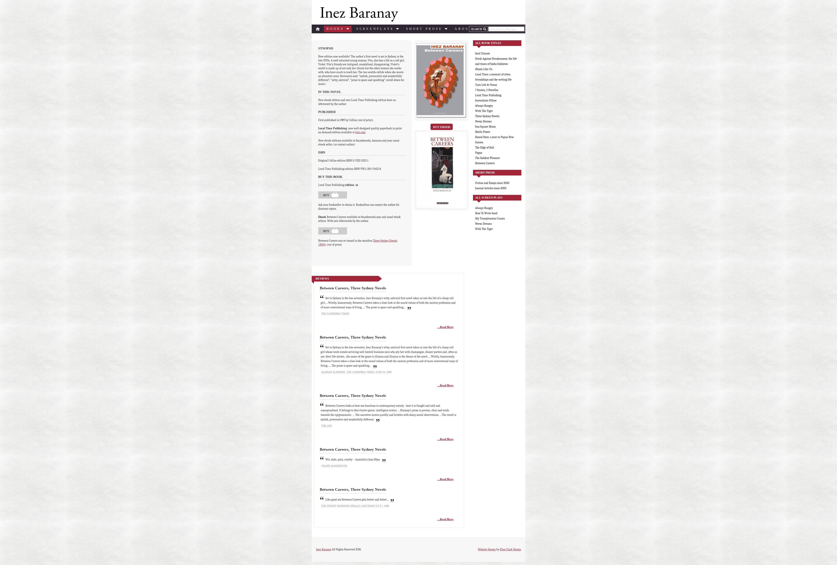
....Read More (445, 327)
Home (318, 29)
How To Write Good (486, 213)
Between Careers (485, 163)
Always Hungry (484, 105)
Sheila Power (482, 131)
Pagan (478, 152)
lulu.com (360, 132)
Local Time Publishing (488, 95)
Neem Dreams (483, 121)
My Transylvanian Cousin (490, 218)
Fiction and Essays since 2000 (492, 183)
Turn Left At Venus (486, 84)
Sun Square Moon (485, 126)
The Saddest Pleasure (487, 158)
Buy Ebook (441, 127)
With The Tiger (484, 111)
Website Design (487, 549)
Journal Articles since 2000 (490, 188)
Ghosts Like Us (483, 69)
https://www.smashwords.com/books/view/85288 (332, 230)
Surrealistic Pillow (486, 100)
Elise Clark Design (510, 549)
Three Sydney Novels (487, 116)
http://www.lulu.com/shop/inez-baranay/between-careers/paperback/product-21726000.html (332, 195)
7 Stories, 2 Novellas (486, 90)
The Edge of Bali (484, 147)
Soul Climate (482, 53)
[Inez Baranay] (358, 14)
